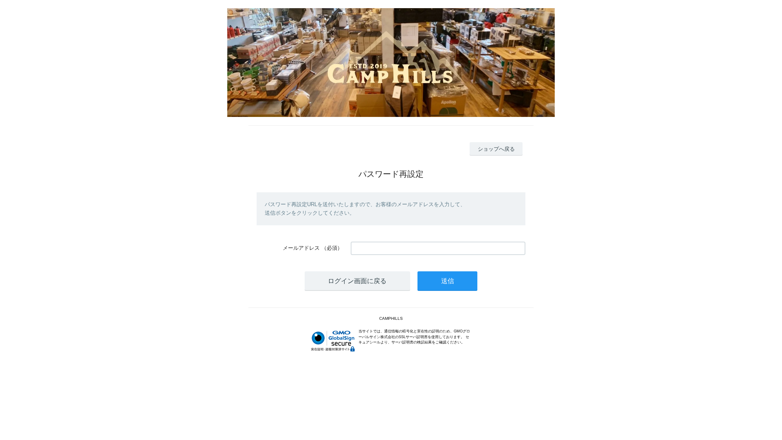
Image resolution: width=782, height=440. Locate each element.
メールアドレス (301, 248)
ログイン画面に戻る (357, 280)
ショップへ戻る (496, 149)
